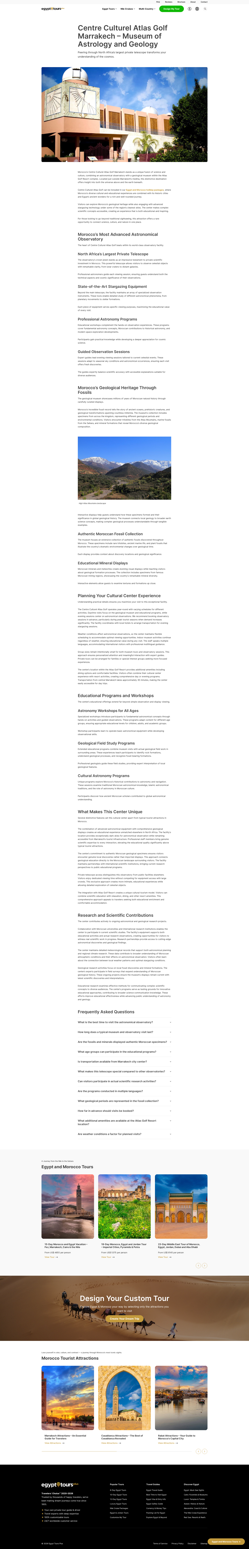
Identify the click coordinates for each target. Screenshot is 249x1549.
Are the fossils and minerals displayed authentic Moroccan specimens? (122, 1041)
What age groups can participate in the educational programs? (117, 1051)
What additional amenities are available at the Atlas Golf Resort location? (117, 1122)
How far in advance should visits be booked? (106, 1110)
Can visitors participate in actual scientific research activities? (117, 1081)
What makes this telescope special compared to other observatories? (121, 1071)
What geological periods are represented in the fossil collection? (118, 1101)
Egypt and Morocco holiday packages (145, 190)
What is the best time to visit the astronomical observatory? (115, 1022)
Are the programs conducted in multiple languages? (110, 1091)
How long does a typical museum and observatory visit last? (115, 1032)
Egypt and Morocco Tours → (226, 1541)
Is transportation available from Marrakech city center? (112, 1061)
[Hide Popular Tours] (127, 1484)
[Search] (205, 8)
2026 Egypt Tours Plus (53, 1543)
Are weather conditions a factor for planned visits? (109, 1134)
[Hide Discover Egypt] (204, 1484)
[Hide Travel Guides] (164, 1484)
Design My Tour (172, 9)
